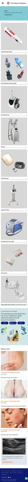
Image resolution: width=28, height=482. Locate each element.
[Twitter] (7, 477)
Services (3, 472)
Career (15, 472)
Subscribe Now (7, 462)
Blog (7, 472)
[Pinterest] (10, 477)
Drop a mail (13, 323)
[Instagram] (4, 477)
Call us (5, 323)
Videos (10, 472)
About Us (7, 470)
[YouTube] (9, 477)
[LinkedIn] (5, 477)
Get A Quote (4, 474)
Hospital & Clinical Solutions (16, 470)
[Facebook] (2, 477)
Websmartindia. (13, 480)
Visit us (21, 323)
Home (3, 470)
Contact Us (20, 472)
